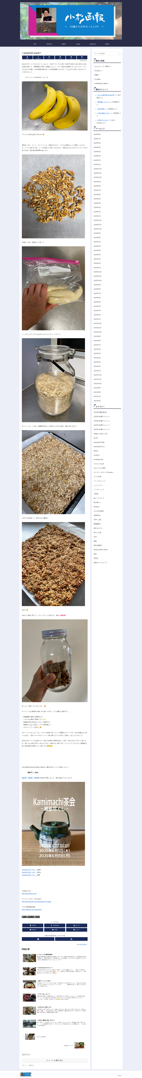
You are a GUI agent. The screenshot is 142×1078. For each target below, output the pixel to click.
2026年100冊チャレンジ (102, 429)
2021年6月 (97, 401)
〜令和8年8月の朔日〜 (101, 83)
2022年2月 (97, 366)
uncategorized (98, 459)
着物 (95, 541)
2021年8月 (97, 392)
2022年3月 (97, 362)
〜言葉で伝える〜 (102, 120)
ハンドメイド (98, 485)
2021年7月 (97, 396)
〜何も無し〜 (98, 70)
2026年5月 (97, 147)
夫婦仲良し (97, 515)
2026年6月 (97, 143)
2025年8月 (97, 186)
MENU (96, 451)
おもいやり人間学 (100, 468)
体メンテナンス (99, 498)
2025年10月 (98, 177)
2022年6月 (97, 349)
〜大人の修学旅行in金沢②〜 (106, 95)
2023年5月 (97, 302)
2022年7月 (97, 345)
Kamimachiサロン (99, 446)
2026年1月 (97, 164)
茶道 (95, 554)
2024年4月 (97, 254)
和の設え (97, 507)
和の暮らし (97, 502)
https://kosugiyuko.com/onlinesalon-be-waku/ (36, 901)
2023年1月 (97, 319)
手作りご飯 (31, 916)
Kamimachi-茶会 (99, 442)
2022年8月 (97, 340)
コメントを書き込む (54, 1060)
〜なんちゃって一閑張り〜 (102, 66)
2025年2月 (97, 212)
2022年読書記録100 (100, 412)
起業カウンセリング (100, 562)
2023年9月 (97, 285)
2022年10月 (98, 332)
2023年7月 (97, 293)
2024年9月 (97, 233)
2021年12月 (98, 375)
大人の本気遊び (99, 511)
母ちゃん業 (97, 532)
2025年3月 (97, 207)
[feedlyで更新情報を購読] (38, 939)
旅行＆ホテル (98, 528)
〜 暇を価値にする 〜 (104, 113)
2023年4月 (97, 306)
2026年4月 (97, 151)
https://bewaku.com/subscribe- (32, 909)
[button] (119, 53)
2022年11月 (97, 328)
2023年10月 (98, 280)
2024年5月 (97, 250)
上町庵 (96, 494)
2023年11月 (97, 276)
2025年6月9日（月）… (29, 875)
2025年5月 (97, 199)
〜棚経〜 (97, 75)
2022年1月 (97, 370)
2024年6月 (97, 246)
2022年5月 (97, 353)
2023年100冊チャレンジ (102, 416)
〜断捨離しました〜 (103, 102)
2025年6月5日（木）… (29, 872)
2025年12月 (98, 169)
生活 (95, 537)
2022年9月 (97, 336)
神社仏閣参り (98, 545)
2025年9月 (97, 181)
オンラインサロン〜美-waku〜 (104, 472)
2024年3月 (97, 259)
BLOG (24, 916)
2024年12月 (98, 220)
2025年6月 (97, 194)
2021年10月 (98, 383)
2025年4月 (97, 203)
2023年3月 (97, 310)
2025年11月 (97, 173)
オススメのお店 (99, 464)
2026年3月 (97, 156)
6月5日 (30, 778)
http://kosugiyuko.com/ (29, 893)
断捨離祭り (97, 524)
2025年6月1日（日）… (29, 870)
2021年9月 (97, 388)
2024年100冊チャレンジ (102, 421)
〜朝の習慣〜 (101, 109)
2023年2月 (97, 315)
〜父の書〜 (97, 79)
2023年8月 (97, 289)
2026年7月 (97, 138)
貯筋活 (37, 916)
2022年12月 (98, 323)
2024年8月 (97, 237)
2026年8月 (97, 134)
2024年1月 (97, 267)
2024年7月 (97, 242)
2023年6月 (97, 297)
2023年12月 (98, 272)
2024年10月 (98, 229)
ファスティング (99, 489)
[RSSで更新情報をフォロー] (71, 939)
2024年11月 (97, 224)
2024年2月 (97, 263)
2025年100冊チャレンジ (102, 425)
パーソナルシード (100, 481)
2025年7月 (97, 190)
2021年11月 (97, 379)
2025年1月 (97, 216)
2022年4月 (97, 358)
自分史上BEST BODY (101, 549)
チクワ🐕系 (97, 476)
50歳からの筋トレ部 (100, 433)
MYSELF (97, 455)
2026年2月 (97, 160)
